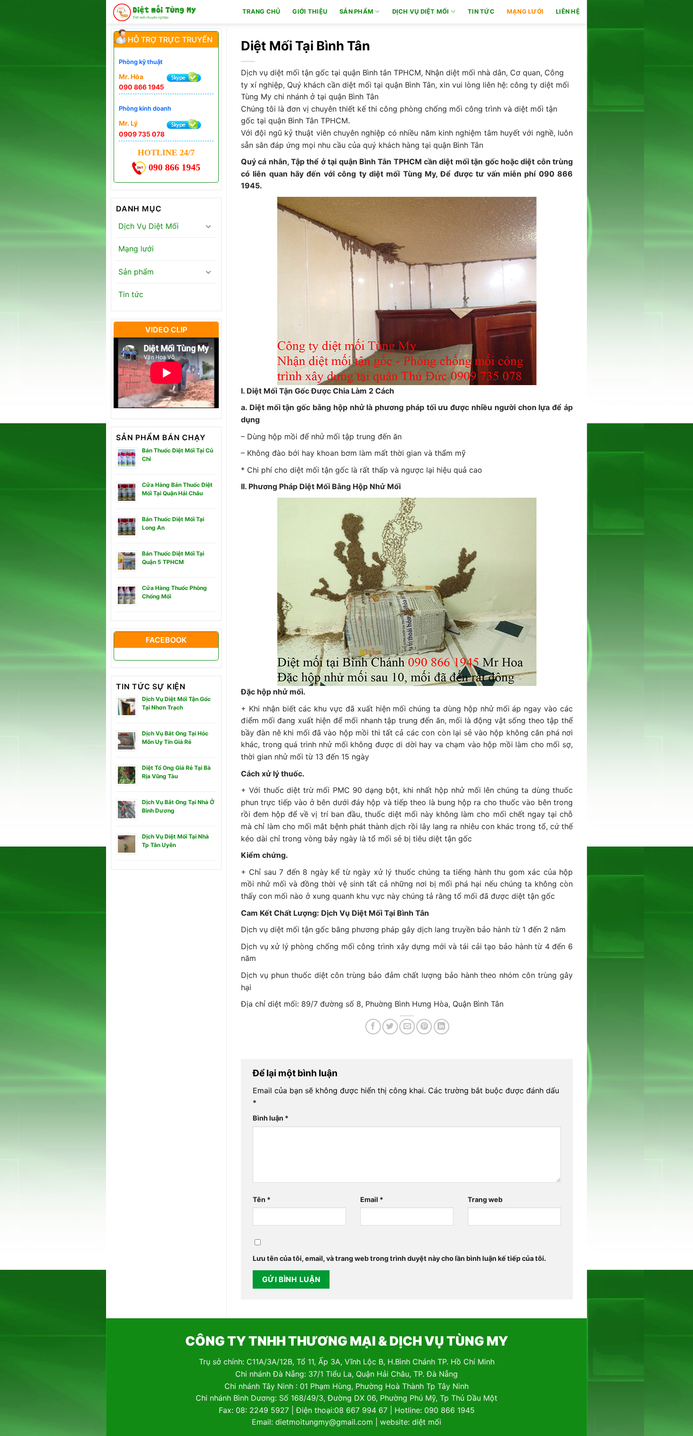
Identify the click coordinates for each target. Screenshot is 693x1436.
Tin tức (481, 11)
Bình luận (271, 1118)
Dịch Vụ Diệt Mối (420, 11)
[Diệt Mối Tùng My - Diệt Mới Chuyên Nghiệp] (154, 11)
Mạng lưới (525, 11)
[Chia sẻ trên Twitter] (390, 1026)
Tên (262, 1199)
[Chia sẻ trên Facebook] (373, 1026)
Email (371, 1199)
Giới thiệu (309, 11)
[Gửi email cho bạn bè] (407, 1026)
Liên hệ (568, 11)
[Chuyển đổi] (208, 226)
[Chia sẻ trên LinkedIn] (441, 1026)
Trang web (485, 1199)
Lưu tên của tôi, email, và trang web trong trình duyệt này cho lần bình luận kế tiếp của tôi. (399, 1258)
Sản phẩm (356, 11)
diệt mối (426, 1422)
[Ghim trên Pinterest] (424, 1026)
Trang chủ (261, 11)
